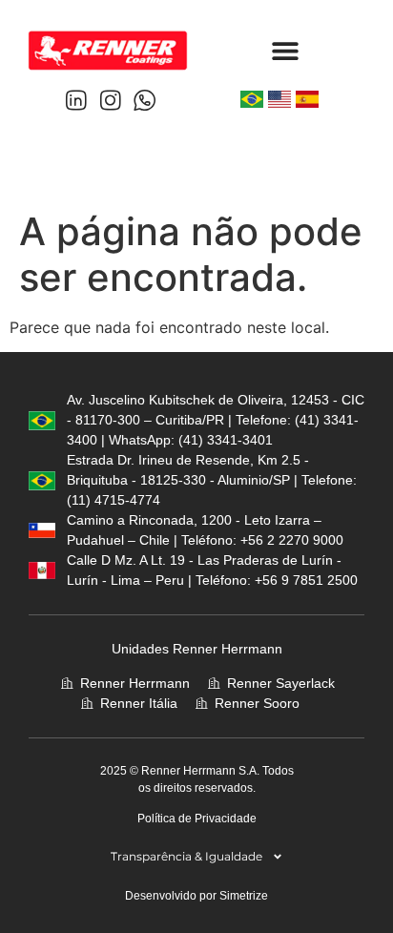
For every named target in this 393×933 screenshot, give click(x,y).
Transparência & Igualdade (186, 856)
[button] (285, 50)
